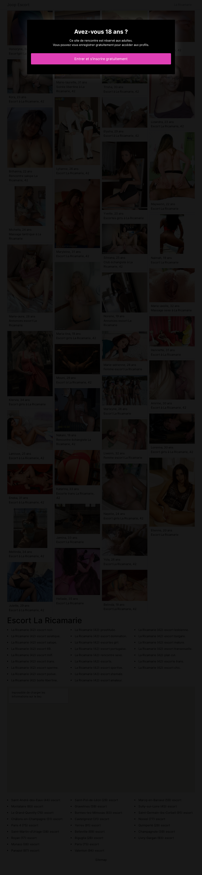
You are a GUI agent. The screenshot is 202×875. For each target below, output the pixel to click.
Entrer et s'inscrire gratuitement (101, 59)
